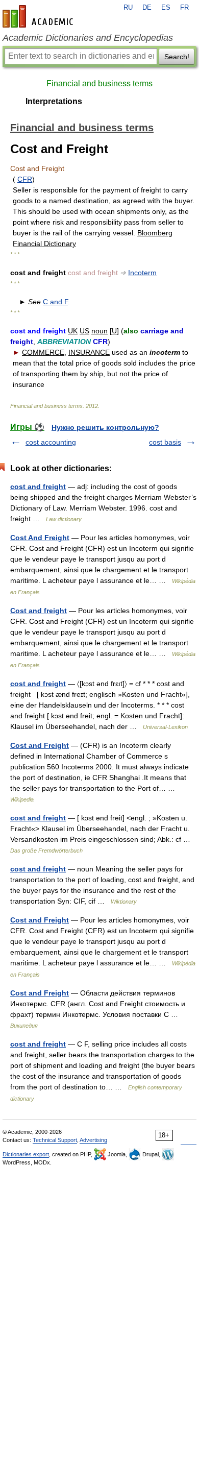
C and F (55, 302)
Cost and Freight (39, 745)
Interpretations (54, 101)
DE (147, 7)
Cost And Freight (39, 537)
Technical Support (55, 1140)
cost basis (165, 442)
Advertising (93, 1140)
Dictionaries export (26, 1154)
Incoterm (142, 273)
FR (184, 7)
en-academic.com (39, 16)
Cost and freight (38, 610)
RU (128, 7)
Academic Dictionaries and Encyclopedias (88, 38)
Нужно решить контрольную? (105, 427)
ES (165, 7)
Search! (176, 57)
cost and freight (38, 486)
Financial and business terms (99, 83)
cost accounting (51, 442)
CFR (24, 179)
